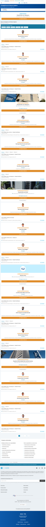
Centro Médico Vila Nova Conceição (7, 217)
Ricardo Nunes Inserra (23, 36)
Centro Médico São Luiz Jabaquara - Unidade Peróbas (11, 46)
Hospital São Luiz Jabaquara (23, 15)
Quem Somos (3, 485)
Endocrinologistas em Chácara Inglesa (29, 444)
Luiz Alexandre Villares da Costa (23, 292)
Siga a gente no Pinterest (44, 468)
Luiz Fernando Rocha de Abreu (23, 121)
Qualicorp (28, 524)
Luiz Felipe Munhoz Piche (23, 420)
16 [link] (26, 435)
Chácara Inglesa (15, 462)
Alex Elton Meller (23, 229)
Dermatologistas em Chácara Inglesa (29, 453)
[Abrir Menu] (1, 3)
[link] (28, 436)
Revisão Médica (26, 487)
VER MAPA (42, 49)
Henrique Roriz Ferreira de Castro (23, 143)
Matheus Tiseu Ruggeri (23, 249)
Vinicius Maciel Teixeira (23, 335)
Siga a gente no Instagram (39, 468)
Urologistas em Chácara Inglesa (29, 457)
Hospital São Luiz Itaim (4, 133)
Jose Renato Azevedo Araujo (23, 166)
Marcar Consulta (6, 462)
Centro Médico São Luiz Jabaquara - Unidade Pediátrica (11, 176)
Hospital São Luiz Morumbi (6, 457)
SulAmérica (3, 27)
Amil (22, 27)
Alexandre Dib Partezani (23, 209)
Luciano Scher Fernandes (23, 378)
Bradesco (8, 27)
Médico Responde (17, 0)
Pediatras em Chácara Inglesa (28, 446)
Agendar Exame (12, 0)
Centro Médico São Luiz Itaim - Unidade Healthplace (10, 132)
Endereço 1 (3, 44)
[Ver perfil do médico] (23, 32)
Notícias (22, 0)
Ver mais (25, 27)
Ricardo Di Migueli (23, 80)
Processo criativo (3, 487)
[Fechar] (44, 25)
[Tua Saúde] (5, 468)
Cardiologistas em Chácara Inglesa (29, 450)
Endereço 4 (15, 152)
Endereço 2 (7, 44)
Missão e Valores (26, 485)
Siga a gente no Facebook (42, 468)
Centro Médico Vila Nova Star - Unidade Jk (9, 68)
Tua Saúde (2, 0)
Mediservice (13, 27)
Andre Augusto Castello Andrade (23, 312)
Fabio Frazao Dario (23, 58)
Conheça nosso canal (36, 468)
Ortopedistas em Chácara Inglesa (29, 455)
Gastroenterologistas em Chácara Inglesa (30, 448)
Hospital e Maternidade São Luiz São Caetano (8, 450)
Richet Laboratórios (23, 524)
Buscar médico (7, 0)
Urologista (11, 462)
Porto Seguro (18, 27)
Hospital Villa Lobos (5, 453)
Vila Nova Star (3, 238)
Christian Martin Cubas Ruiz (23, 398)
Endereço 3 (11, 152)
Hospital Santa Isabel (5, 455)
